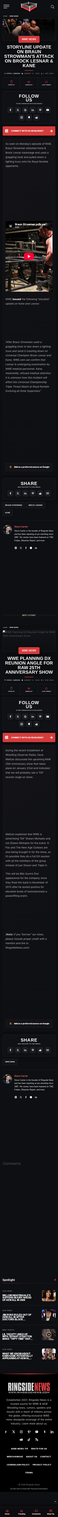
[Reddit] (36, 117)
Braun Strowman (13, 505)
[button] (52, 6)
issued (16, 299)
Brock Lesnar (36, 505)
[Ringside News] (29, 7)
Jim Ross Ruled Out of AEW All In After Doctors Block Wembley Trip (16, 1317)
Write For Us (39, 1449)
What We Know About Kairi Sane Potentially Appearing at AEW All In (17, 1356)
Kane (7, 513)
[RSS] (37, 1439)
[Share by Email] (48, 493)
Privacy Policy (42, 1465)
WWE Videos (8, 1330)
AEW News (7, 1291)
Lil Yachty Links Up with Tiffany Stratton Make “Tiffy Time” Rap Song (17, 1336)
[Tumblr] (44, 1432)
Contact (45, 1457)
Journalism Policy (18, 1465)
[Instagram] (22, 117)
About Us (31, 1457)
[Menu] (7, 6)
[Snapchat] (29, 117)
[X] (18, 110)
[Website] (16, 548)
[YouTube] (48, 110)
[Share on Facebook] (10, 493)
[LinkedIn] (33, 110)
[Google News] (25, 110)
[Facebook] (10, 110)
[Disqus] (29, 1210)
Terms (29, 1473)
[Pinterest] (40, 110)
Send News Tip (19, 1449)
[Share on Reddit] (40, 493)
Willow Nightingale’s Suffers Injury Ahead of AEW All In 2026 (17, 1297)
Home (5, 16)
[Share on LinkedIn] (25, 493)
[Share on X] (18, 493)
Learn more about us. (34, 1423)
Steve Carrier (13, 73)
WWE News (14, 16)
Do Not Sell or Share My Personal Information (29, 1489)
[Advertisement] (29, 426)
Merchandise (15, 1457)
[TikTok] (29, 1439)
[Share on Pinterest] (33, 493)
